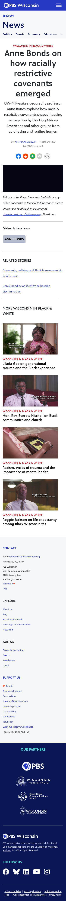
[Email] (39, 156)
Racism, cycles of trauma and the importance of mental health (29, 470)
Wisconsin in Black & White (33, 45)
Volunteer (8, 721)
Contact (10, 548)
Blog (5, 614)
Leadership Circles (12, 706)
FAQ (5, 588)
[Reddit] (25, 156)
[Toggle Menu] (59, 5)
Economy (34, 34)
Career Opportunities (13, 650)
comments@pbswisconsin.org (24, 556)
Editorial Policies (13, 891)
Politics (7, 34)
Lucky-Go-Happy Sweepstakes (18, 727)
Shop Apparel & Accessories (16, 624)
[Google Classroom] (32, 156)
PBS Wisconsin (10, 843)
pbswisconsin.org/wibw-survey (22, 214)
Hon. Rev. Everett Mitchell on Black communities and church (30, 418)
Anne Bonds (14, 239)
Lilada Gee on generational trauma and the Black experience (29, 366)
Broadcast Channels (13, 619)
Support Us (12, 677)
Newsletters (9, 660)
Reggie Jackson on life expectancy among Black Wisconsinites (30, 522)
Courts (20, 34)
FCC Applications (32, 891)
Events (6, 655)
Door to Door (10, 696)
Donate (9, 686)
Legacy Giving (9, 711)
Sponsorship (9, 716)
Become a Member (12, 691)
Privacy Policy (54, 894)
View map (8, 583)
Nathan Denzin (25, 141)
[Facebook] (18, 156)
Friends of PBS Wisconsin (15, 701)
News (9, 16)
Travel (6, 665)
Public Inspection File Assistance (28, 894)
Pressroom (8, 629)
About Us (7, 609)
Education (50, 34)
